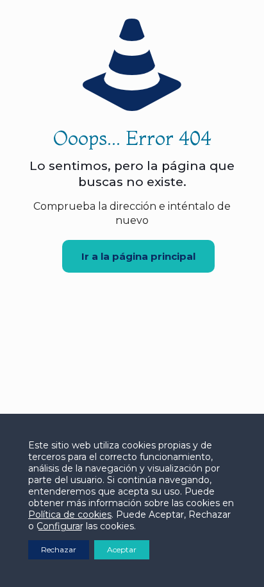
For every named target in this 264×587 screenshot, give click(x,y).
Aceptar (121, 549)
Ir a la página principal (138, 256)
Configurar (60, 526)
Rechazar (58, 549)
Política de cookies (69, 514)
